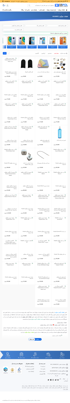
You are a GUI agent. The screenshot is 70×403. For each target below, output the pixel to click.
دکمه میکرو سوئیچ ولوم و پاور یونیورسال (60, 72)
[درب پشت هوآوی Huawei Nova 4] (59, 177)
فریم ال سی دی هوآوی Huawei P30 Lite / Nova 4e (11, 209)
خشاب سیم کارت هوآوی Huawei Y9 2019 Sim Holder (27, 141)
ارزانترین (43, 53)
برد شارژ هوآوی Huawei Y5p (60, 254)
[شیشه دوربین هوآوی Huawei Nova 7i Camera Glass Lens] (43, 291)
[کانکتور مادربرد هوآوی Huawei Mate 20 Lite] (26, 86)
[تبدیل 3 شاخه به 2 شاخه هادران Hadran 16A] (26, 155)
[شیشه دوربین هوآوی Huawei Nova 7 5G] (10, 223)
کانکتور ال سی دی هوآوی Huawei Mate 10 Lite (44, 118)
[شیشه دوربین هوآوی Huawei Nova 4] (10, 269)
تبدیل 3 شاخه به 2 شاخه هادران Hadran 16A (28, 164)
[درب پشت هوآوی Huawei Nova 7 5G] (26, 223)
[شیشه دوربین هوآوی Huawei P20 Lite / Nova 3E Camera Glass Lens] (59, 200)
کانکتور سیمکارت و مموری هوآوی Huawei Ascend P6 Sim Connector (11, 256)
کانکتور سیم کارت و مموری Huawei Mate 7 (43, 255)
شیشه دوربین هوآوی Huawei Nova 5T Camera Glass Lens (11, 73)
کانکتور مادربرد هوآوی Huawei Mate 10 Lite (27, 118)
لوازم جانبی (42, 10)
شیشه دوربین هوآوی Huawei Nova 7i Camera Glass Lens (43, 300)
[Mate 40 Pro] (42, 40)
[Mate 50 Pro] (63, 40)
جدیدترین (50, 53)
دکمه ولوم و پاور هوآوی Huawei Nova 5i (44, 141)
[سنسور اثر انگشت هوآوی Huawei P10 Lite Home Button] (10, 177)
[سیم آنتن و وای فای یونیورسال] (43, 155)
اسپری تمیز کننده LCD (61, 140)
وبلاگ (22, 10)
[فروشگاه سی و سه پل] (61, 5)
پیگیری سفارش (7, 9)
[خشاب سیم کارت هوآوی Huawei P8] (26, 246)
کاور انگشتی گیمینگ (29, 71)
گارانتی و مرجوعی (30, 368)
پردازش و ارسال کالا (29, 366)
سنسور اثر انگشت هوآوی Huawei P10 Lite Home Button (11, 187)
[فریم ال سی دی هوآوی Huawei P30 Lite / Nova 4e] (10, 200)
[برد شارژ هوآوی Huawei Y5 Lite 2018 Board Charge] (43, 269)
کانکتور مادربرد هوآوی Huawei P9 (43, 95)
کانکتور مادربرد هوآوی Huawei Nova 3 (10, 95)
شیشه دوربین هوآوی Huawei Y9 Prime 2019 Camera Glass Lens (43, 210)
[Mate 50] (52, 40)
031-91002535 (55, 364)
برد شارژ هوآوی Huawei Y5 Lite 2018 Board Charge (43, 277)
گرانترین (37, 53)
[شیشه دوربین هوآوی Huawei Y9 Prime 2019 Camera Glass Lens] (43, 200)
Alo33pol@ (55, 367)
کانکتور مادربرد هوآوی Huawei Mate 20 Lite (27, 95)
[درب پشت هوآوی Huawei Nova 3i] (59, 155)
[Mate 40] (32, 40)
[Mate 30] (11, 40)
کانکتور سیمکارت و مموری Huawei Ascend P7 (60, 300)
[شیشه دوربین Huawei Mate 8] (43, 177)
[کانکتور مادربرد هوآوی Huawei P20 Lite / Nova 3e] (59, 109)
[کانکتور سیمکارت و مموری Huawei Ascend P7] (59, 291)
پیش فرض (56, 53)
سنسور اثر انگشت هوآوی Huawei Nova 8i (28, 186)
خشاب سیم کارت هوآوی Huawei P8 (28, 255)
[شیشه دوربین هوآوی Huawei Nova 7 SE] (43, 223)
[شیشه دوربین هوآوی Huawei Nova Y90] (26, 200)
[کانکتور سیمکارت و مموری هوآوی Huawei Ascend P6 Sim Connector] (10, 246)
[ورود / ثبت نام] (7, 5)
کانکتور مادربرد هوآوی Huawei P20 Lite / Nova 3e (60, 118)
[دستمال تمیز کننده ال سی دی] (43, 64)
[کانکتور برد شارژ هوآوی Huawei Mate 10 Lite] (10, 109)
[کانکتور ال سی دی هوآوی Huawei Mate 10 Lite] (43, 109)
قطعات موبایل (61, 10)
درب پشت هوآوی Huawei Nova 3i (61, 164)
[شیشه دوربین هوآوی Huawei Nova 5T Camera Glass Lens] (10, 64)
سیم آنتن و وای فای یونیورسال (43, 163)
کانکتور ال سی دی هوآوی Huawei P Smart (61, 95)
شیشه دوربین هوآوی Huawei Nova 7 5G (11, 232)
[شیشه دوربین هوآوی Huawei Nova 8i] (26, 269)
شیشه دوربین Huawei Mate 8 (43, 185)
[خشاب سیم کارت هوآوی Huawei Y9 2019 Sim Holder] (26, 132)
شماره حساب (42, 371)
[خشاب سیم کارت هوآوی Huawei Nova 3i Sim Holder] (10, 132)
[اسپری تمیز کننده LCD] (59, 132)
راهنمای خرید (34, 10)
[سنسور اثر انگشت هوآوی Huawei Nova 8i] (26, 177)
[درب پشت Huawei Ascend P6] (59, 223)
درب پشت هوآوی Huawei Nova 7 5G (28, 232)
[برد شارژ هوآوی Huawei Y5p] (59, 246)
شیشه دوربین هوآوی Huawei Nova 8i (27, 277)
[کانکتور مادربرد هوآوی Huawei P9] (43, 86)
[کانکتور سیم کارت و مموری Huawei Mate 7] (43, 246)
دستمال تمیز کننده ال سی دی (43, 71)
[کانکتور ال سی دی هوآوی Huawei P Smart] (59, 86)
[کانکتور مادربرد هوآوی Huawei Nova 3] (10, 86)
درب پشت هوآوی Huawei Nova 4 (61, 186)
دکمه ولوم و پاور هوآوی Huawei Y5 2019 (61, 277)
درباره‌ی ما (43, 366)
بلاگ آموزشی (42, 373)
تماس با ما (27, 10)
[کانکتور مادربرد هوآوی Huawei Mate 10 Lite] (26, 109)
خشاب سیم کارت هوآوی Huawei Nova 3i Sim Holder (11, 141)
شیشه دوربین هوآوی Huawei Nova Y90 (27, 209)
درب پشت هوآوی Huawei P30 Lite (10, 164)
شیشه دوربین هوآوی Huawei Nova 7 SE (43, 232)
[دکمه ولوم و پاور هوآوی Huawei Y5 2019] (59, 269)
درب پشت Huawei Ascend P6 (59, 231)
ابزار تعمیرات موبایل (51, 10)
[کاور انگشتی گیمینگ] (26, 64)
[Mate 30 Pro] (22, 40)
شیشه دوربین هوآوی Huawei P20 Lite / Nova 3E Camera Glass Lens (60, 210)
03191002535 (54, 370)
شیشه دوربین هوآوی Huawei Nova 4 (11, 277)
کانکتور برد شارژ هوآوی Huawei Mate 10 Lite (12, 118)
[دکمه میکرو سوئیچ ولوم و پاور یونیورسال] (59, 64)
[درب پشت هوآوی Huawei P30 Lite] (10, 155)
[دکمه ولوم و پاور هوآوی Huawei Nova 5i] (43, 132)
